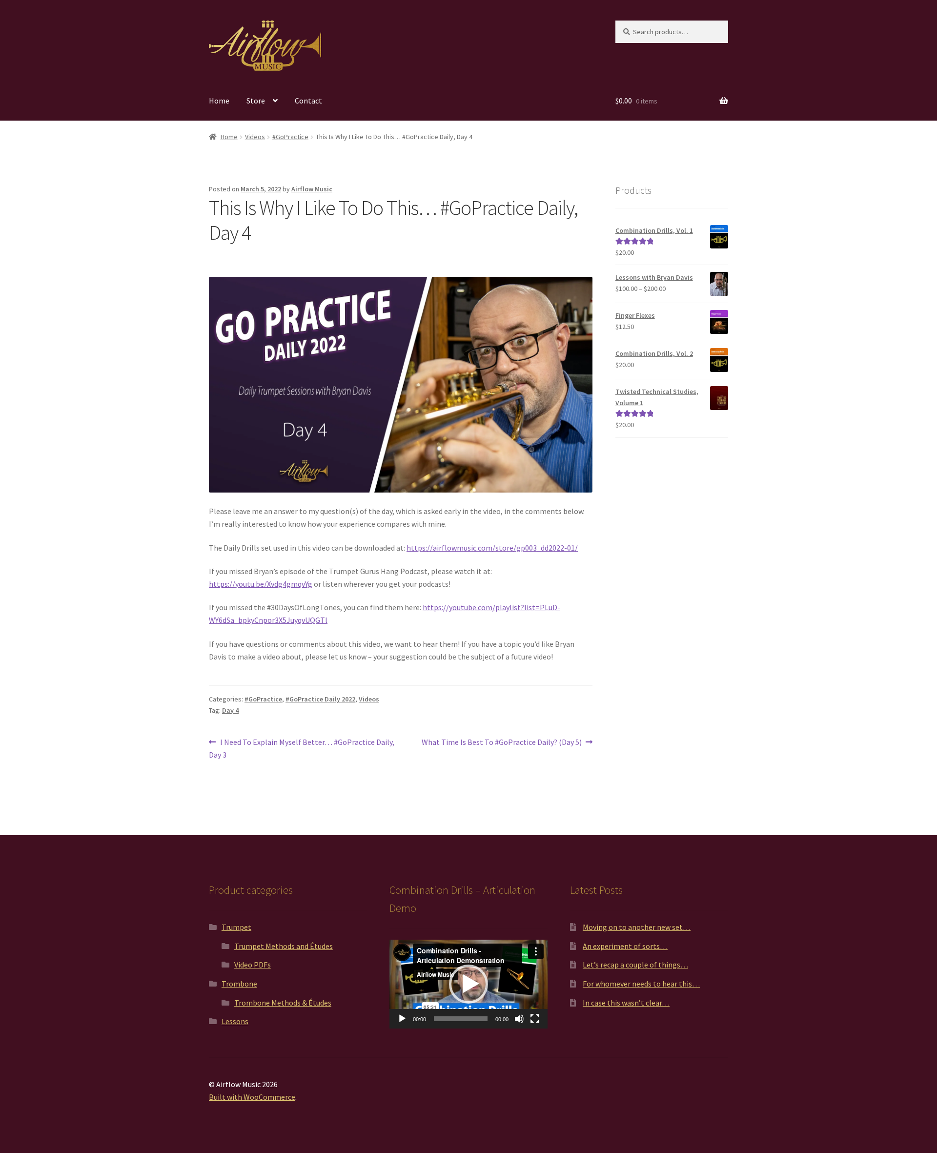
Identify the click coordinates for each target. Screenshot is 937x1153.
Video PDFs (252, 964)
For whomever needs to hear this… (641, 983)
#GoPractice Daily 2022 (320, 699)
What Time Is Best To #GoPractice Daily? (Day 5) (502, 743)
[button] (468, 984)
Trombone (239, 983)
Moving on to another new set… (637, 927)
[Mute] (519, 1019)
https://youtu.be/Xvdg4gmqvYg (260, 584)
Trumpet (236, 927)
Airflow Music (311, 189)
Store (255, 100)
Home (219, 100)
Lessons (235, 1021)
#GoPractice (290, 136)
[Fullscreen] (535, 1019)
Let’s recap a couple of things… (635, 964)
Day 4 (230, 710)
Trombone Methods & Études (282, 1003)
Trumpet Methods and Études (283, 946)
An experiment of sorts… (625, 946)
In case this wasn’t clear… (626, 1003)
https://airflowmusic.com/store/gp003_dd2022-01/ (492, 548)
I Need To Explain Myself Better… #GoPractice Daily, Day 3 (301, 748)
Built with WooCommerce (252, 1097)
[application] (468, 984)
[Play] (402, 1019)
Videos (255, 136)
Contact (308, 100)
